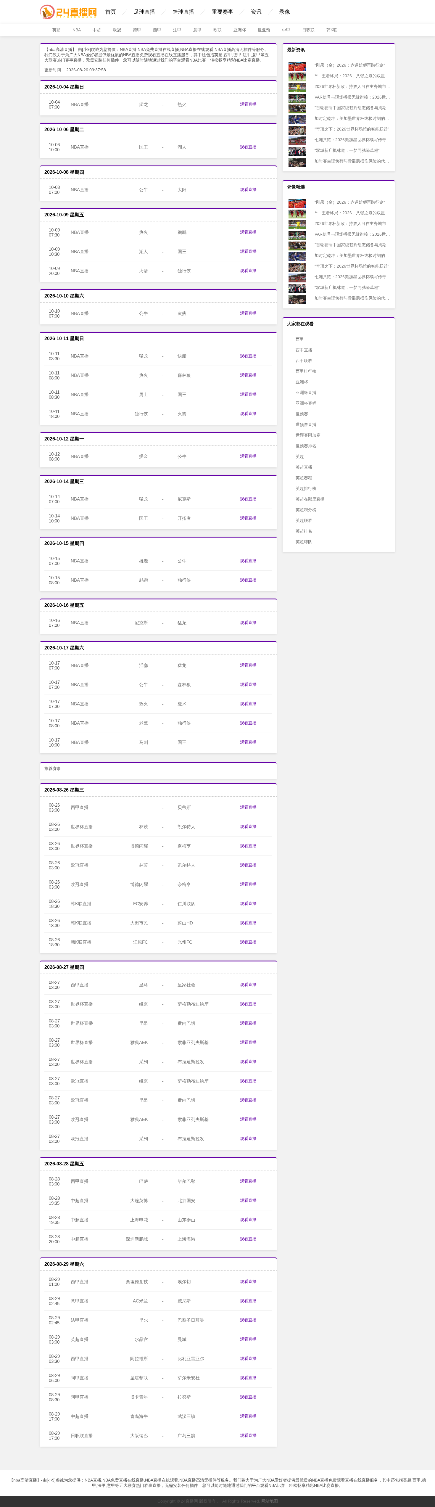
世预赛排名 (306, 445)
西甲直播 (79, 807)
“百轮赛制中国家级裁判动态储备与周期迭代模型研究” (363, 107)
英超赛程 (304, 477)
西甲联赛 (304, 360)
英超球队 (304, 541)
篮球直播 (183, 12)
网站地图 (269, 1501)
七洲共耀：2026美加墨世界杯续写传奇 (349, 139)
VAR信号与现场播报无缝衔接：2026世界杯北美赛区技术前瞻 (370, 97)
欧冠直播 (79, 865)
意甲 (197, 30)
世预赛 (302, 413)
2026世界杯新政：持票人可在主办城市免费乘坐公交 (362, 86)
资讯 (256, 12)
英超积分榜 (306, 509)
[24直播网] (68, 17)
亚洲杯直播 (306, 392)
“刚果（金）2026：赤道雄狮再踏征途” (349, 65)
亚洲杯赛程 (306, 403)
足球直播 (144, 12)
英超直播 (79, 1339)
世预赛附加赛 (308, 435)
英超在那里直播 (310, 499)
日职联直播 (82, 1435)
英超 (56, 30)
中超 (97, 30)
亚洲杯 (239, 30)
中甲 (286, 30)
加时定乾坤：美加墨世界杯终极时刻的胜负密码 (357, 118)
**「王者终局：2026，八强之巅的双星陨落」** (356, 75)
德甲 (137, 30)
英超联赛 (304, 520)
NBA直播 (80, 104)
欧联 (217, 30)
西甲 (157, 30)
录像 (284, 12)
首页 (110, 12)
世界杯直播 (82, 826)
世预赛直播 (306, 424)
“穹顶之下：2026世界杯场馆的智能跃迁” (351, 129)
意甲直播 (79, 1300)
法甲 (177, 30)
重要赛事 (222, 12)
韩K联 (331, 30)
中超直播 (79, 1200)
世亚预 (264, 30)
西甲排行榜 (306, 371)
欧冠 (117, 30)
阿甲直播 (79, 1377)
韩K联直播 (81, 903)
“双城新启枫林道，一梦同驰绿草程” (346, 150)
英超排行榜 (306, 488)
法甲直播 (79, 1320)
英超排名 (304, 531)
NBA (76, 30)
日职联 (308, 30)
